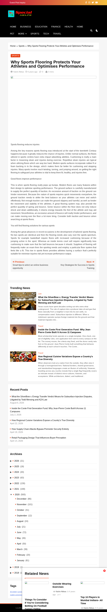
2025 (16, 466)
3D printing (13, 592)
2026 (16, 461)
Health (69, 27)
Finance (56, 27)
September (22, 515)
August (20, 521)
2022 (16, 483)
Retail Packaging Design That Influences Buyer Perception (39, 438)
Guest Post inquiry (17, 2)
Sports (35, 34)
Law (39, 294)
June (19, 532)
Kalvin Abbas (18, 72)
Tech (46, 34)
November (21, 504)
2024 (16, 472)
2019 (16, 567)
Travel (57, 34)
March (20, 549)
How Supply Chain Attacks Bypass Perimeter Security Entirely (40, 429)
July (19, 527)
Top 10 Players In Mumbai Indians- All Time (92, 600)
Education (41, 27)
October (20, 510)
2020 (17, 494)
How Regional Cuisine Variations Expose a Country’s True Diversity (43, 420)
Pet (12, 34)
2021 (16, 489)
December (21, 499)
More (21, 34)
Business (25, 27)
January (20, 560)
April (19, 543)
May (19, 538)
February (21, 555)
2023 (16, 477)
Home (13, 27)
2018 (16, 573)
